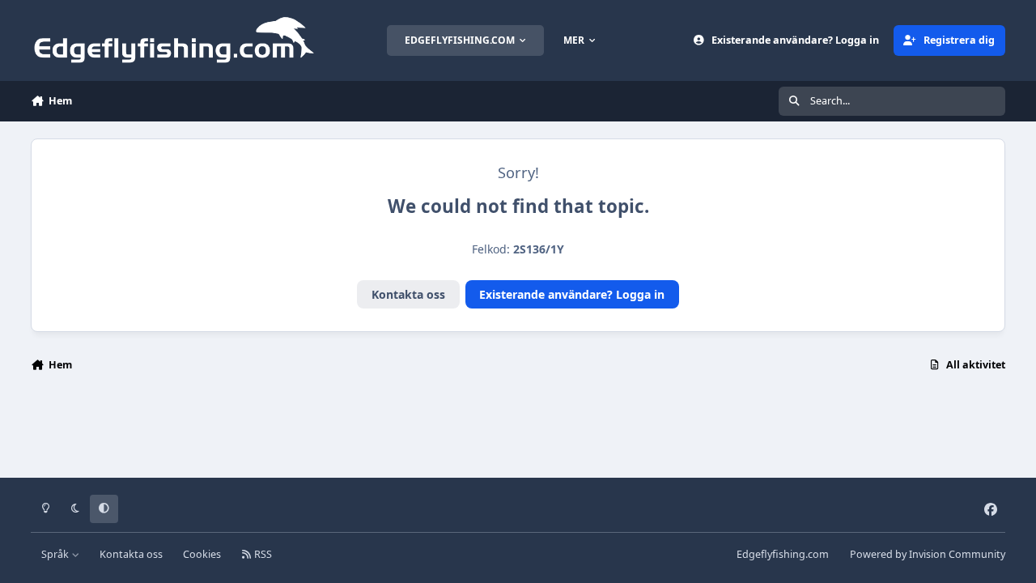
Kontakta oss (408, 294)
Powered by (927, 554)
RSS (262, 554)
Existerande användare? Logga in (571, 294)
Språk (56, 554)
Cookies (202, 554)
